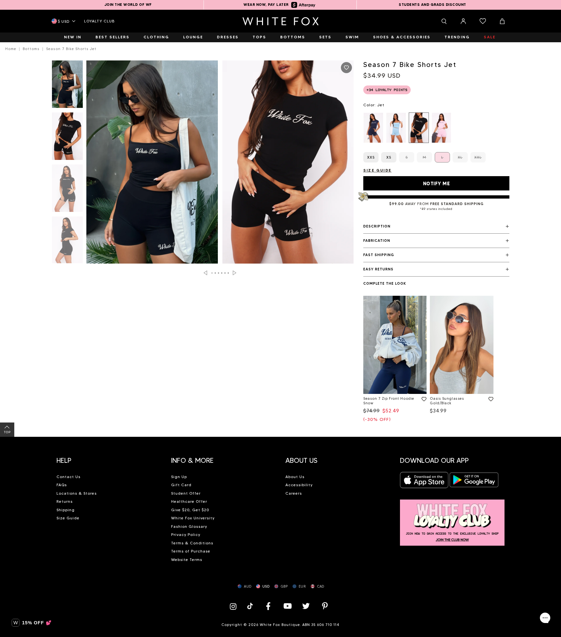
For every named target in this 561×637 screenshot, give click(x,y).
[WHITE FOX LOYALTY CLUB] (452, 518)
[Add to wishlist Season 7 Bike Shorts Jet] (346, 68)
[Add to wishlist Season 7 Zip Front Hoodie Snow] (423, 398)
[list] (436, 127)
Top (7, 432)
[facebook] (268, 606)
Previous (205, 272)
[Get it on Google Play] (474, 481)
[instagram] (234, 606)
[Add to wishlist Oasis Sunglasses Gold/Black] (489, 398)
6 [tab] (228, 273)
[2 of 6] (67, 138)
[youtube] (287, 606)
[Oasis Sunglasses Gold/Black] (461, 345)
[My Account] (463, 21)
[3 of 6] (67, 190)
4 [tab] (222, 273)
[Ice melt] (396, 127)
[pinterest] (325, 606)
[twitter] (306, 606)
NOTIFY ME (436, 184)
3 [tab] (219, 273)
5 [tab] (225, 273)
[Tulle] (441, 127)
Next (234, 272)
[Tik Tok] (250, 606)
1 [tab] (212, 273)
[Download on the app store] (424, 481)
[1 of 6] (67, 86)
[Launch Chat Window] (545, 617)
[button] (436, 226)
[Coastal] (373, 127)
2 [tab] (215, 273)
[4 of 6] (67, 242)
